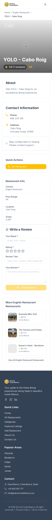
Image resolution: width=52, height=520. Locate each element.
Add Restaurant (12, 430)
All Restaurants (12, 417)
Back (10, 25)
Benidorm (9, 457)
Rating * (10, 247)
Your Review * (12, 267)
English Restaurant (21, 12)
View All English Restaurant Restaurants (26, 360)
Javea (7, 470)
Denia (7, 466)
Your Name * (12, 236)
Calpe (7, 462)
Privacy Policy (22, 510)
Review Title (12, 256)
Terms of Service (39, 510)
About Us (9, 435)
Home (7, 12)
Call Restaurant (18, 166)
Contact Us (10, 439)
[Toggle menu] (45, 4)
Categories (10, 421)
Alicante (8, 453)
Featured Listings (13, 426)
